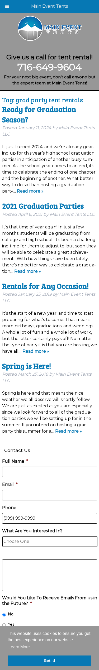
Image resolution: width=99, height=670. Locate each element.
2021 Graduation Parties (43, 206)
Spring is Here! (26, 366)
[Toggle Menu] (7, 6)
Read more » (30, 191)
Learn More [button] (19, 647)
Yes (11, 624)
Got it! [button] (49, 660)
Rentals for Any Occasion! (45, 286)
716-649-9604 (49, 67)
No (10, 614)
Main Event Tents (49, 6)
